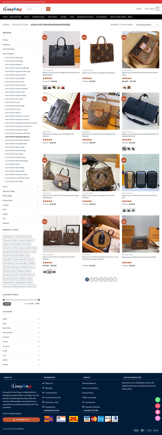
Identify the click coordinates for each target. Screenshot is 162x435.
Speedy (29, 282)
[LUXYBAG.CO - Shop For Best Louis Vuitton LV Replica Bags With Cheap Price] (12, 9)
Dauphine (6, 252)
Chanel (63, 17)
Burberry (6, 44)
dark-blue (7, 328)
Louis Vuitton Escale (12, 102)
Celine (5, 40)
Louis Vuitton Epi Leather (14, 99)
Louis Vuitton (15, 17)
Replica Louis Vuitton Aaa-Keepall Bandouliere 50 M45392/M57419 (140, 135)
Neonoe (6, 279)
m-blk (5, 341)
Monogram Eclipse (24, 271)
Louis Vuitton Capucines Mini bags (17, 71)
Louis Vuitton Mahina (13, 113)
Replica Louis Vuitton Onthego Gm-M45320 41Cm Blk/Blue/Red (61, 73)
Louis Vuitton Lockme (13, 109)
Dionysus (27, 252)
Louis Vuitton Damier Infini (15, 92)
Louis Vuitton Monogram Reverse (17, 137)
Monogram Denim (9, 271)
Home (5, 17)
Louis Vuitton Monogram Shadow (17, 140)
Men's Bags (7, 195)
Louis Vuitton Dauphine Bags (15, 95)
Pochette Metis (8, 282)
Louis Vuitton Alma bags (14, 57)
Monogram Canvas (28, 267)
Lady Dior (30, 259)
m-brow (6, 346)
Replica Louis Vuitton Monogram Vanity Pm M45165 (98, 196)
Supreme (6, 286)
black (5, 319)
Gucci (26, 17)
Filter (7, 304)
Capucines (6, 240)
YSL (4, 218)
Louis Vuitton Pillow (12, 164)
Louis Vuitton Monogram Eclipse (17, 119)
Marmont (6, 267)
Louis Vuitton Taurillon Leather (16, 174)
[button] (138, 9)
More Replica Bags (85, 17)
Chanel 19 (6, 244)
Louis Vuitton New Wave (14, 154)
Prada (5, 214)
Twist (29, 286)
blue (4, 323)
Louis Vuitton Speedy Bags (14, 168)
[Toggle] (37, 53)
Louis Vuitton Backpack (13, 64)
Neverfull (14, 279)
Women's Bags (9, 191)
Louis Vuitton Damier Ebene (15, 85)
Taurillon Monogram (18, 286)
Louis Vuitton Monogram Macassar (18, 133)
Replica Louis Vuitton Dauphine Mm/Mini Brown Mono (140, 73)
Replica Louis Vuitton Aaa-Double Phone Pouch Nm (139, 196)
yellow (5, 364)
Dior (72, 17)
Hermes (6, 223)
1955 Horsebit (20, 236)
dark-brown (7, 332)
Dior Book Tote (8, 256)
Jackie (15, 259)
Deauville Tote (17, 252)
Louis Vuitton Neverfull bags (15, 150)
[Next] (115, 279)
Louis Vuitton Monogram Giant (16, 130)
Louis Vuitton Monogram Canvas (17, 116)
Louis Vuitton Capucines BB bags (17, 68)
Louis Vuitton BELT (20, 263)
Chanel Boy (16, 244)
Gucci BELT (7, 259)
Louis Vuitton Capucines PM (15, 75)
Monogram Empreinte (10, 275)
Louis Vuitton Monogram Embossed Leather (21, 123)
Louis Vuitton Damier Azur (15, 82)
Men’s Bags (52, 17)
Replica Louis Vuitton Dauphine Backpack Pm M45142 (99, 135)
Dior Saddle (20, 256)
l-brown (6, 337)
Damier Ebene (32, 248)
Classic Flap (26, 244)
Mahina (32, 263)
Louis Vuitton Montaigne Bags (16, 144)
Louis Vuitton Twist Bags (14, 181)
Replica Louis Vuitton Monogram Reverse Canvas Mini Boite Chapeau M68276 (100, 258)
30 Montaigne (8, 236)
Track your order (118, 17)
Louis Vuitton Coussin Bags (15, 78)
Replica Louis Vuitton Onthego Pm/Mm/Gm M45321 (59, 258)
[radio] (45, 87)
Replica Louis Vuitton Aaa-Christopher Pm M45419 (58, 135)
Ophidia (22, 279)
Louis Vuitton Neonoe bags (15, 147)
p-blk (5, 351)
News (130, 17)
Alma (29, 236)
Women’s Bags (38, 17)
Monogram (15, 267)
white (5, 360)
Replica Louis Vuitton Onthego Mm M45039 (98, 73)
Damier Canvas (19, 248)
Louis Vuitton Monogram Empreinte (18, 126)
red (4, 355)
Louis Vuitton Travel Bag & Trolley (17, 178)
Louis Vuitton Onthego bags (15, 157)
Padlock (29, 279)
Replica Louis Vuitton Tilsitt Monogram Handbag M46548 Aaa (61, 196)
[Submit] (48, 9)
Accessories (101, 17)
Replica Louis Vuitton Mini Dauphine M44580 (139, 257)
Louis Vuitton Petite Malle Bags (16, 161)
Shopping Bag (20, 282)
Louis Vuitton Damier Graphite (16, 88)
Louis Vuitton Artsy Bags (14, 61)
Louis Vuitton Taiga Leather (15, 171)
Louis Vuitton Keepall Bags (15, 106)
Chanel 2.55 (30, 240)
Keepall (22, 259)
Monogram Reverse (27, 275)
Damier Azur (7, 248)
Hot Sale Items (9, 49)
